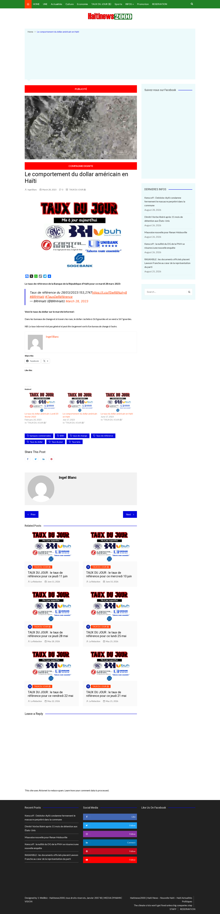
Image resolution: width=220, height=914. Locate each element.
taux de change (80, 435)
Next (128, 514)
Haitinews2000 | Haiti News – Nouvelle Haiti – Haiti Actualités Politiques (161, 899)
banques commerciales (40, 435)
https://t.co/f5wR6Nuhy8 (109, 292)
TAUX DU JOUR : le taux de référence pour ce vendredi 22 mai (50, 694)
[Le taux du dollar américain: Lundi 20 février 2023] (42, 402)
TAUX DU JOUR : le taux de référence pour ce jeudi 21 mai (106, 694)
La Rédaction (36, 581)
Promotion (143, 4)
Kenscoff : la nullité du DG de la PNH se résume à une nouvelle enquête (164, 245)
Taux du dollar (36, 442)
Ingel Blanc (32, 189)
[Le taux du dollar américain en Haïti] (118, 402)
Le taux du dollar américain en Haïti (117, 413)
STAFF (173, 909)
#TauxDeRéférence (59, 297)
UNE (45, 4)
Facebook (28, 459)
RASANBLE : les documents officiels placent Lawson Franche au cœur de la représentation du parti (167, 263)
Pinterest (51, 459)
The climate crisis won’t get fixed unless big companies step (163, 905)
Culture (70, 4)
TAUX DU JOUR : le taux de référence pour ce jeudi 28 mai (48, 634)
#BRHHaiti (37, 297)
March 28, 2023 (77, 301)
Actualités (56, 4)
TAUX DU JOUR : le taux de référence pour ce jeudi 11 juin (47, 574)
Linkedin (44, 459)
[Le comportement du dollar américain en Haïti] (80, 402)
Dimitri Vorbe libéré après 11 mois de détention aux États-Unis (163, 218)
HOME (36, 4)
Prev (33, 514)
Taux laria (76, 442)
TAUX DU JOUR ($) (101, 4)
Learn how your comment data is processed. (87, 790)
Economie (82, 4)
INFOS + (130, 4)
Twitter (36, 459)
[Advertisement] (110, 56)
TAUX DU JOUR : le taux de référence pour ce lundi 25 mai (106, 634)
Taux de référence (104, 435)
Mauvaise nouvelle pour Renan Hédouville (165, 232)
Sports (118, 4)
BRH (62, 435)
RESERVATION (159, 4)
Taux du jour (57, 442)
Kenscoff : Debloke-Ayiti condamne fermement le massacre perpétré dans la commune (164, 201)
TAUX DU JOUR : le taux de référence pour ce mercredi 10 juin (109, 574)
